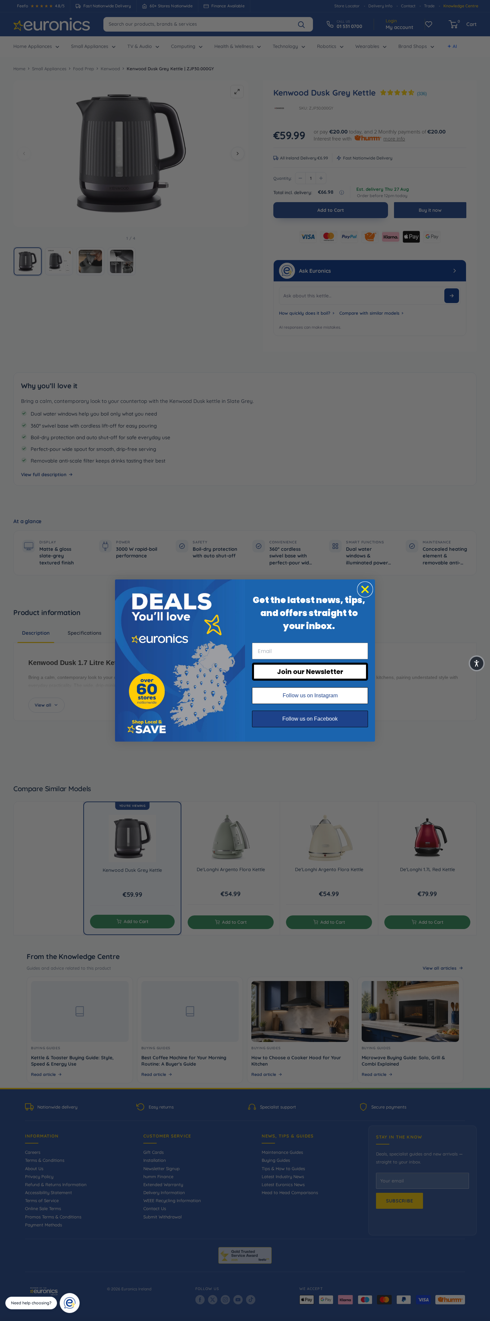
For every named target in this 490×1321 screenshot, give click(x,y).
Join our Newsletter (310, 671)
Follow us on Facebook (310, 719)
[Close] (77, 1295)
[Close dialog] (365, 589)
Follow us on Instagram (310, 695)
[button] (477, 663)
